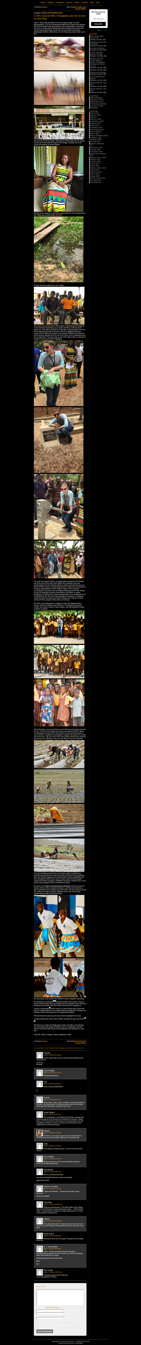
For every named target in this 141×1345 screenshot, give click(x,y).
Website (68, 1318)
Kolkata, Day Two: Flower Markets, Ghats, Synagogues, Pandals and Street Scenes (97, 62)
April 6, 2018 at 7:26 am (52, 1133)
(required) (71, 1310)
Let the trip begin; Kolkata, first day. (96, 53)
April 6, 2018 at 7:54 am (52, 1146)
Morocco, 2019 (95, 119)
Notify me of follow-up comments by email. (54, 1325)
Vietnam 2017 (95, 141)
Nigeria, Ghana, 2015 (98, 157)
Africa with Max (96, 131)
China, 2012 (94, 174)
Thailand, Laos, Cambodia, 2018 (95, 138)
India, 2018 (93, 34)
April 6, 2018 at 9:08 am (52, 1172)
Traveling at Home (97, 129)
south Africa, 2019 (97, 121)
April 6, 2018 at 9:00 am (52, 1159)
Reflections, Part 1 (97, 102)
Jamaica (93, 117)
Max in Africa (95, 133)
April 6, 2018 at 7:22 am (52, 1114)
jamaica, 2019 (95, 115)
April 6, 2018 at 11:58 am (53, 1221)
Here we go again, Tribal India (97, 37)
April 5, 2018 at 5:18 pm (52, 1055)
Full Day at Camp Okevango (96, 107)
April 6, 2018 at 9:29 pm (52, 1236)
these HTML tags (52, 1307)
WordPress (70, 1343)
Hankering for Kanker (98, 72)
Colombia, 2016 (96, 147)
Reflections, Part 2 (97, 100)
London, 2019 (95, 123)
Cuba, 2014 (94, 164)
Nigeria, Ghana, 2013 (98, 168)
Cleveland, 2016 (96, 152)
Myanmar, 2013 (96, 172)
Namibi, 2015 (95, 160)
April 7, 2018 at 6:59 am (52, 1249)
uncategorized (95, 180)
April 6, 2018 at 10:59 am (53, 1204)
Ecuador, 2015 (95, 162)
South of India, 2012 (97, 178)
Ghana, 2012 (95, 176)
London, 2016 (95, 149)
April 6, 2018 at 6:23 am (52, 1073)
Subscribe (98, 24)
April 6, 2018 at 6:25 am (52, 1084)
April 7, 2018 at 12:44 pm (53, 1272)
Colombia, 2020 (96, 127)
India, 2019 (94, 125)
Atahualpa (79, 1343)
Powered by (93, 30)
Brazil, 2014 (94, 166)
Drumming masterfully (98, 104)
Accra (45, 7)
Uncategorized (95, 182)
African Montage (96, 98)
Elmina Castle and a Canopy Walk (78, 8)
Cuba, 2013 (94, 170)
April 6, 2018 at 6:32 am (52, 1099)
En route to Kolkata (97, 48)
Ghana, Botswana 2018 (51, 13)
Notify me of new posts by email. (50, 1328)
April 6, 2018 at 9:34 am (52, 1188)
